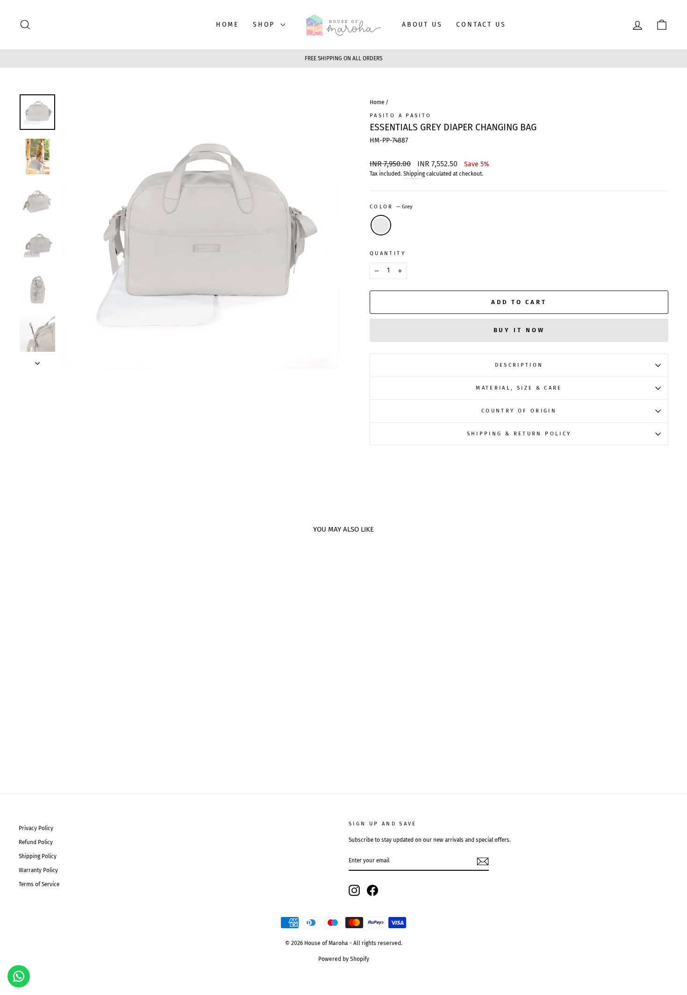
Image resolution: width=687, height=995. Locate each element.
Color (391, 207)
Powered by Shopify (343, 959)
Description (519, 365)
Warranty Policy (38, 870)
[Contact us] (18, 976)
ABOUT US (422, 24)
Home (377, 102)
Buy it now (519, 330)
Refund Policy (36, 842)
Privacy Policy (36, 828)
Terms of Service (39, 884)
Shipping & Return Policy (519, 434)
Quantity (388, 253)
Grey (381, 225)
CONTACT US (481, 24)
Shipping (414, 174)
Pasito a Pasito (400, 116)
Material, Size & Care (519, 388)
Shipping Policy (38, 856)
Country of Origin (519, 411)
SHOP (265, 24)
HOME (227, 24)
